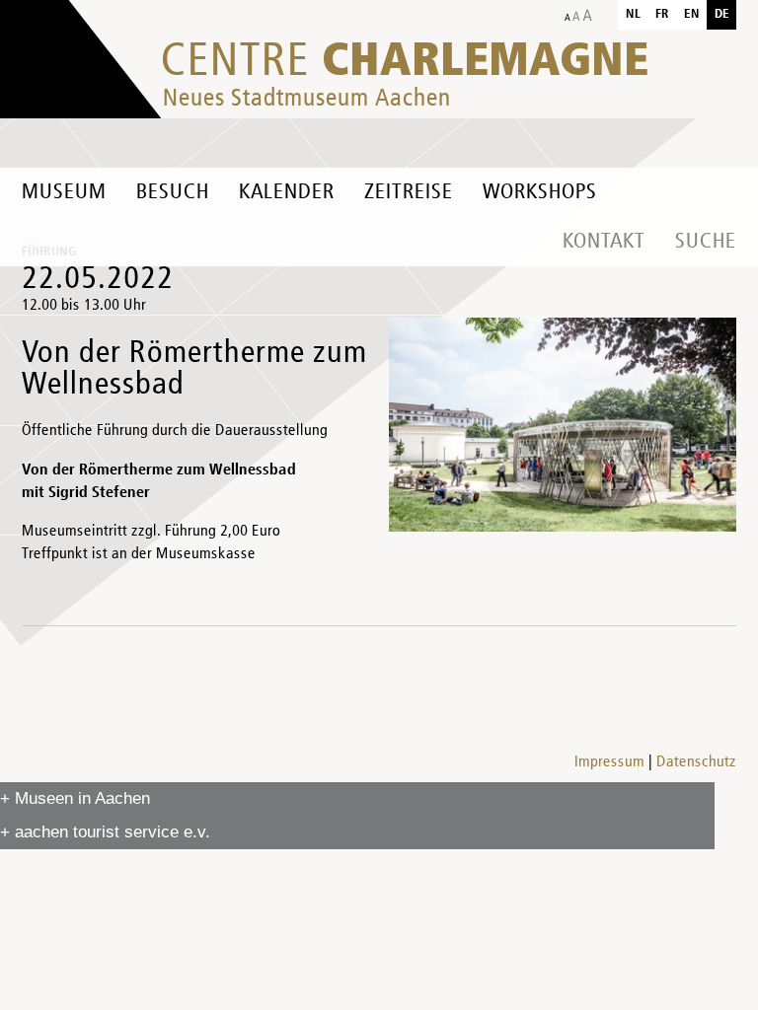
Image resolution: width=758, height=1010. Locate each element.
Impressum (609, 762)
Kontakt (604, 241)
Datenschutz (696, 762)
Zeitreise (408, 192)
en (692, 14)
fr (662, 14)
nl (633, 14)
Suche (705, 241)
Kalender (287, 192)
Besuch (172, 192)
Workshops (540, 192)
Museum (64, 192)
